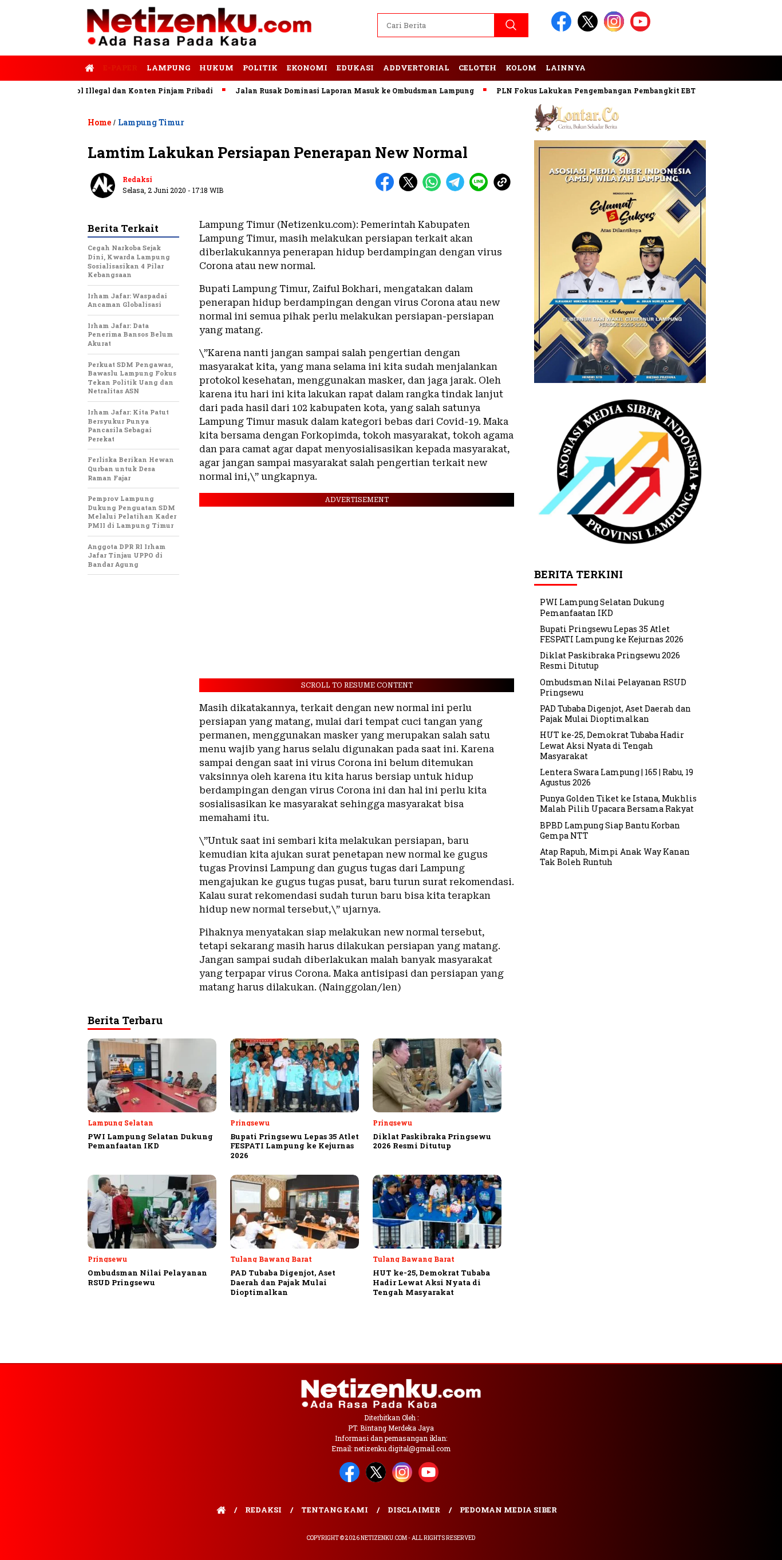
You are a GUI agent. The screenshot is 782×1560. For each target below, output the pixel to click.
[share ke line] (481, 188)
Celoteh (477, 67)
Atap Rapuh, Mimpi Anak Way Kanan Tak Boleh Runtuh (615, 856)
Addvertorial (416, 67)
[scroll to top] (749, 1542)
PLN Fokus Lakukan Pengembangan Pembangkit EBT (565, 90)
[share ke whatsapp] (434, 188)
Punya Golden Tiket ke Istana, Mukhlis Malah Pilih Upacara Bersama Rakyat (618, 803)
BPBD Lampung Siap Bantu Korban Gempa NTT (610, 830)
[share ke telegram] (457, 188)
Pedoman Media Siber (508, 1509)
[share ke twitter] (410, 188)
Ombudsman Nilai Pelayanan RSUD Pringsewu (613, 687)
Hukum (216, 67)
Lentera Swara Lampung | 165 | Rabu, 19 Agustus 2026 (616, 777)
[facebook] (563, 29)
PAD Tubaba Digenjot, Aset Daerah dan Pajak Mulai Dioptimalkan (615, 713)
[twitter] (590, 29)
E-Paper (120, 67)
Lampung (168, 67)
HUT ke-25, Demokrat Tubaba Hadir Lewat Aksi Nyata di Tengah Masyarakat (612, 745)
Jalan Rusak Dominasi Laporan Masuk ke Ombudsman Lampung (324, 90)
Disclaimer (414, 1509)
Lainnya (566, 67)
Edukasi (355, 67)
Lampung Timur (151, 122)
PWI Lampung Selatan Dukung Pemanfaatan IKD (602, 607)
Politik (260, 67)
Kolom (520, 67)
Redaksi (137, 179)
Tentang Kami (334, 1509)
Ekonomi (307, 67)
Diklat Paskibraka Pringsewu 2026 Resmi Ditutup (610, 660)
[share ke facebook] (387, 188)
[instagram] (616, 29)
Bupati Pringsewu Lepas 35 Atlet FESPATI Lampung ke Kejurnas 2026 (612, 634)
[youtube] (642, 29)
